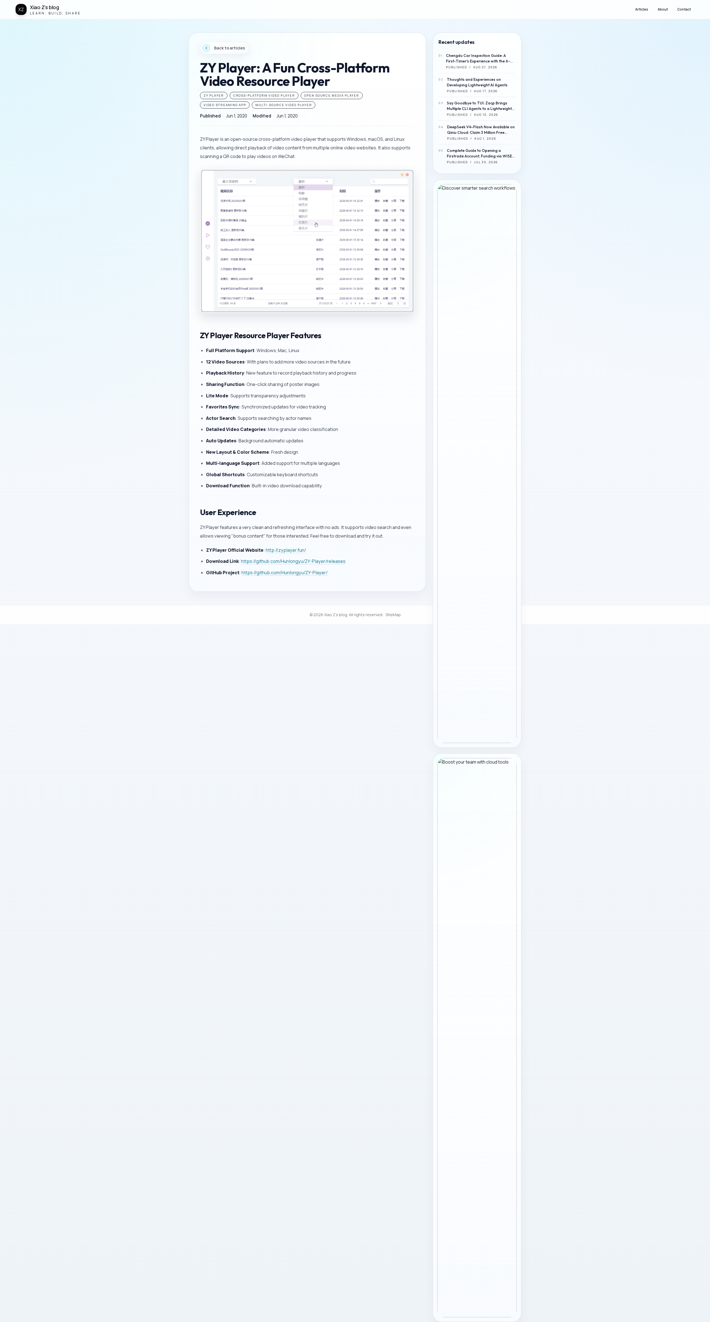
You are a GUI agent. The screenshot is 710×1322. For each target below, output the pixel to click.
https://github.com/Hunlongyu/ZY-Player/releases (293, 561)
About (663, 9)
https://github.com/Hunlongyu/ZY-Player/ (285, 573)
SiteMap (393, 614)
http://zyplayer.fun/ (286, 550)
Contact (684, 9)
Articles (641, 9)
